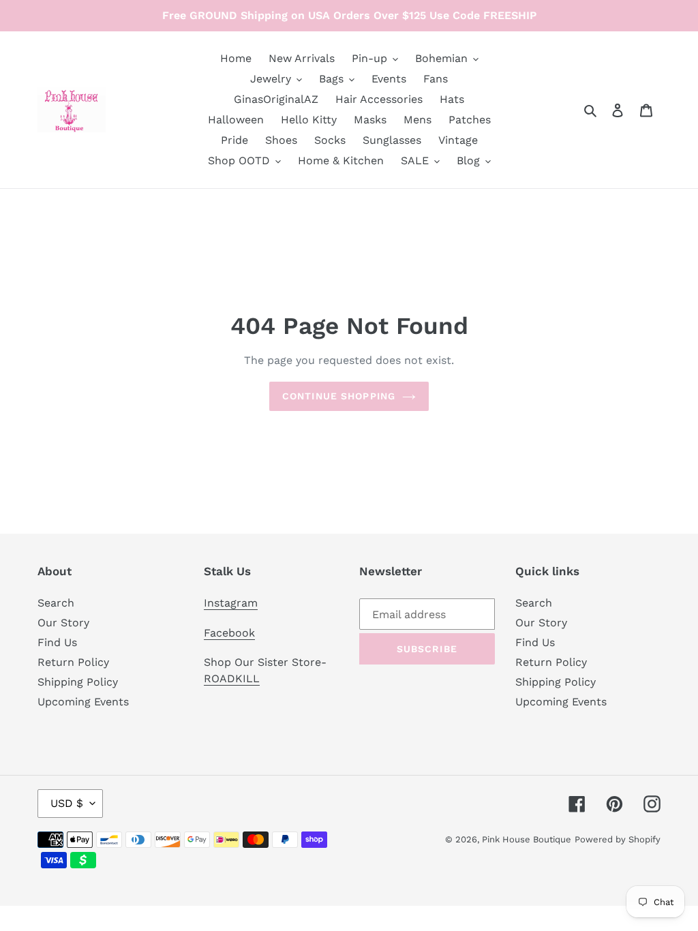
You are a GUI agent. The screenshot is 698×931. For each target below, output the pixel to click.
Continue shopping (338, 396)
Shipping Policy (77, 681)
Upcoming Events (83, 701)
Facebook (229, 632)
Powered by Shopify (618, 839)
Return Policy (73, 662)
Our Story (63, 622)
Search (55, 602)
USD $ (66, 803)
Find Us (57, 642)
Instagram (231, 602)
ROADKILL (232, 678)
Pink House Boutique (526, 839)
